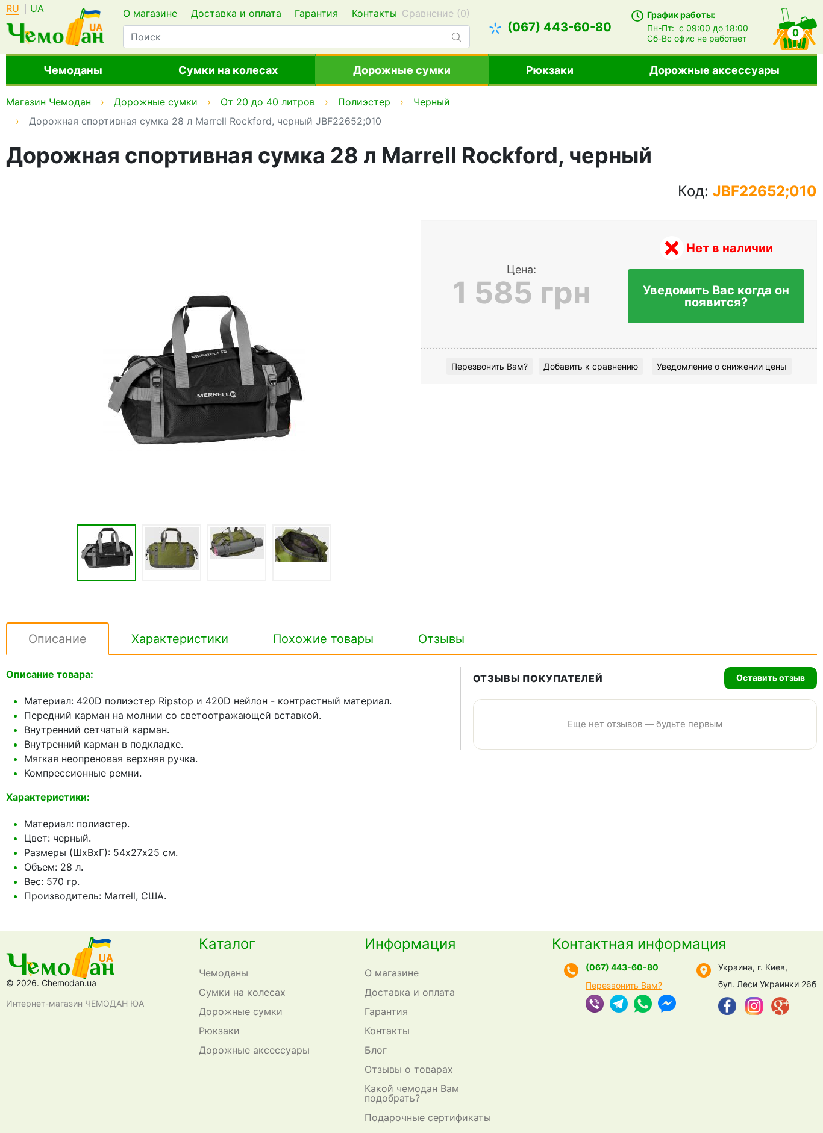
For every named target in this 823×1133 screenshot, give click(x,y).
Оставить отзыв (770, 677)
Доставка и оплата (236, 13)
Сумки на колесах (228, 70)
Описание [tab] (57, 639)
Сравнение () (436, 13)
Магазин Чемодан (48, 102)
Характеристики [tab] (179, 639)
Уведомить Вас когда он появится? (716, 296)
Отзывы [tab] (441, 639)
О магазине (150, 13)
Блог (376, 1050)
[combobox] (296, 36)
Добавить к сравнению (590, 366)
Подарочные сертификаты (428, 1117)
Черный (431, 102)
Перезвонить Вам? (489, 366)
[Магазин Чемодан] (55, 26)
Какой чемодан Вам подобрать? (412, 1093)
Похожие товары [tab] (323, 639)
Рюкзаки (550, 70)
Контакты (374, 13)
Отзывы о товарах (409, 1069)
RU (12, 9)
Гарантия (316, 13)
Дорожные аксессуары (714, 70)
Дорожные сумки (402, 70)
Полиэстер (364, 102)
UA (37, 9)
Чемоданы (72, 70)
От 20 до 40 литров (268, 102)
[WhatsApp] (643, 1005)
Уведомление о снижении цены (722, 366)
